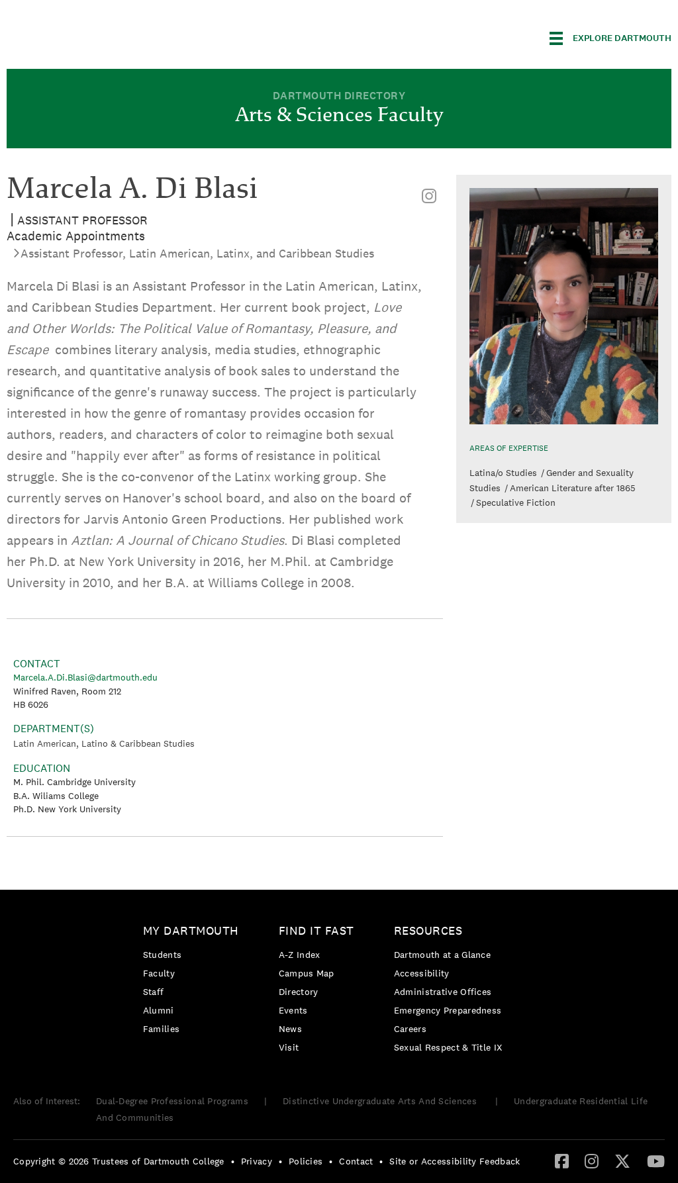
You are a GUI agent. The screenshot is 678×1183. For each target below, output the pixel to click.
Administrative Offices (443, 992)
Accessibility (422, 973)
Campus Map (306, 973)
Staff (153, 992)
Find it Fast (316, 930)
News (290, 1029)
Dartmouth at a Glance (442, 955)
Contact (356, 1161)
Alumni (158, 1010)
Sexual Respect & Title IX (448, 1047)
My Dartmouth (191, 930)
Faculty (159, 973)
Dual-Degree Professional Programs (172, 1101)
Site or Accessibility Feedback (454, 1161)
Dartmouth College (111, 36)
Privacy (256, 1161)
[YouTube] (656, 1160)
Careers (410, 1029)
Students (162, 955)
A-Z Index (299, 955)
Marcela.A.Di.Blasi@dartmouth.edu (85, 677)
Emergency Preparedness (448, 1010)
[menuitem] (429, 196)
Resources (428, 930)
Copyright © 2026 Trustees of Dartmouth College (118, 1161)
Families (161, 1029)
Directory (298, 992)
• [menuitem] (232, 1161)
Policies (305, 1161)
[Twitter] (622, 1160)
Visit (289, 1047)
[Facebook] (562, 1160)
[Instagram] (429, 196)
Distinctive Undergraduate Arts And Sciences (381, 1101)
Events (293, 1010)
